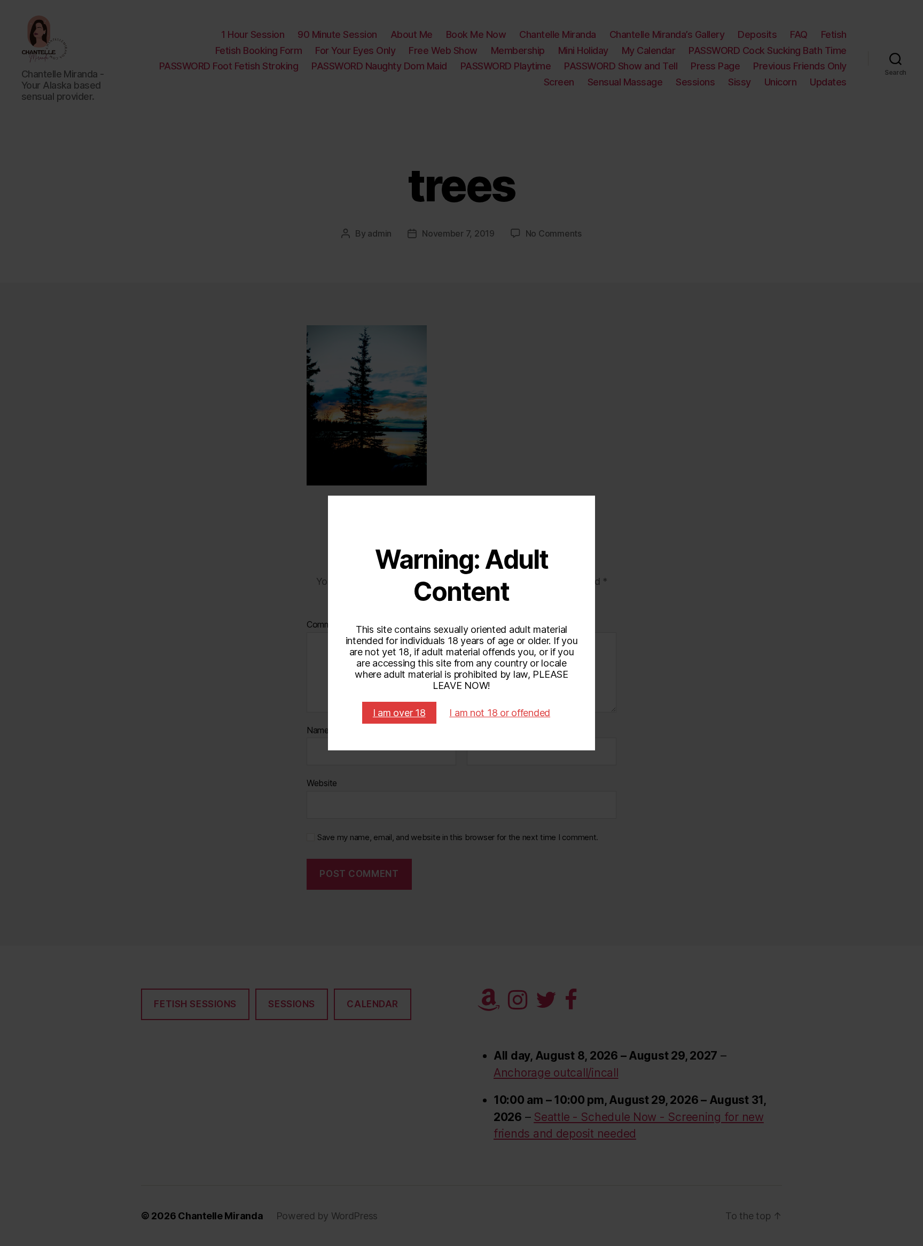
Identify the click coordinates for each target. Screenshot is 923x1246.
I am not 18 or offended (499, 712)
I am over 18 (399, 712)
